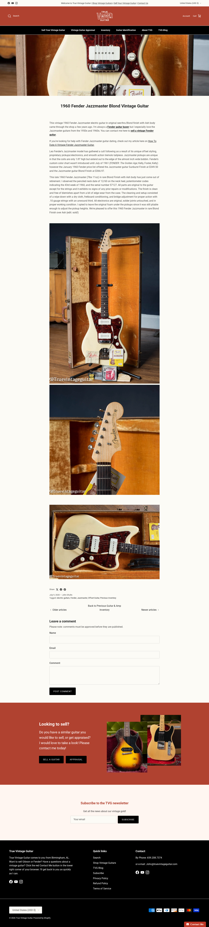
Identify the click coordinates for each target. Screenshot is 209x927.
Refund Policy (100, 883)
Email (52, 648)
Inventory (105, 30)
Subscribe (128, 819)
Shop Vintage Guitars (102, 3)
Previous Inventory (108, 598)
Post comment (62, 691)
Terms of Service (102, 888)
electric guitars (63, 598)
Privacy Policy (100, 878)
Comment (54, 663)
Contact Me (196, 924)
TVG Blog (163, 30)
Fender (73, 598)
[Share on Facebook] (61, 589)
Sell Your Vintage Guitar (125, 3)
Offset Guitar (93, 598)
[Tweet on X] (57, 589)
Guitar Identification (126, 30)
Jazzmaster (82, 598)
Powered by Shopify (41, 918)
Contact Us (143, 3)
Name (52, 632)
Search (97, 857)
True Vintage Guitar (24, 918)
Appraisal (76, 759)
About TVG (147, 30)
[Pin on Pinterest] (65, 589)
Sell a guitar (51, 759)
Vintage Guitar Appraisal (83, 30)
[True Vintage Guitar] (104, 16)
